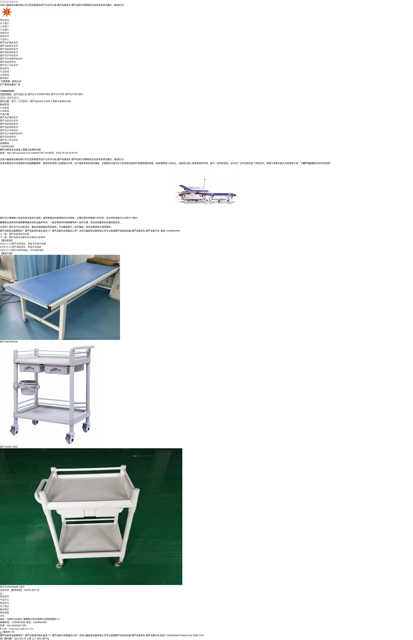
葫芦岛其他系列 (8, 61)
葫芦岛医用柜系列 (9, 48)
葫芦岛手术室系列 (9, 55)
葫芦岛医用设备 (48, 4)
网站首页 (4, 19)
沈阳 (16, 638)
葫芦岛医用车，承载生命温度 (20, 246)
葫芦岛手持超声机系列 (11, 58)
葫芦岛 (45, 638)
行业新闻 (4, 71)
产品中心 (4, 39)
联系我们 (4, 77)
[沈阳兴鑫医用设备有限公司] (40, 12)
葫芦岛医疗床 (20, 94)
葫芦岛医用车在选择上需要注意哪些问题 (50, 101)
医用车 (27, 589)
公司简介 (4, 26)
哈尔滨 (22, 638)
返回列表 (4, 589)
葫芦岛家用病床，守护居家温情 (22, 250)
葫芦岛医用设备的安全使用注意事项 (27, 237)
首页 (13, 101)
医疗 (34, 589)
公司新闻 (4, 74)
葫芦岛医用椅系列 (9, 52)
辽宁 (34, 638)
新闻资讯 (4, 68)
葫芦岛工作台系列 (9, 65)
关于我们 (4, 23)
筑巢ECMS (198, 635)
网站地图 (4, 612)
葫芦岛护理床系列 (9, 42)
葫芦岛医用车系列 (9, 45)
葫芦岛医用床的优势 (19, 233)
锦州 (39, 638)
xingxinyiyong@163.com (21, 628)
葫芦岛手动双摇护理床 (39, 94)
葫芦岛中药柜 (58, 94)
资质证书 (4, 32)
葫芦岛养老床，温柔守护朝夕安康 (23, 243)
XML (2, 615)
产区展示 (4, 29)
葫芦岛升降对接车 (74, 94)
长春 (29, 638)
